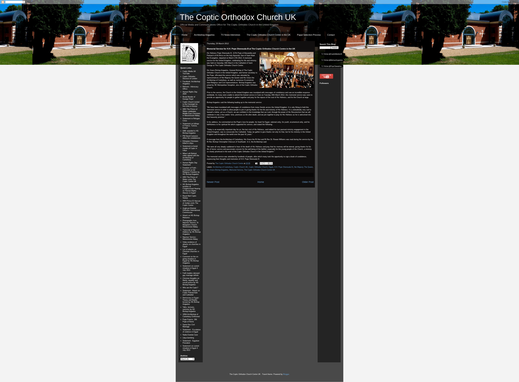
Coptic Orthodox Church (258, 167)
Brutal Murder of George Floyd (189, 98)
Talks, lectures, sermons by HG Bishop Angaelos (189, 309)
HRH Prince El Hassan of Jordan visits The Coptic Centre (191, 203)
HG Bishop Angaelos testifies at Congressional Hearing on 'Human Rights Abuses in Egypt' (191, 188)
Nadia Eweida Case (190, 335)
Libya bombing (188, 338)
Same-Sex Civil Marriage (189, 326)
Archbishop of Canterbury (223, 167)
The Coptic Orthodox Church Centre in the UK (269, 35)
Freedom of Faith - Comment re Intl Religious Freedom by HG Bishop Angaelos (191, 171)
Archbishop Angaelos (204, 35)
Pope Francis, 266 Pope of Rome (190, 320)
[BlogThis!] (263, 163)
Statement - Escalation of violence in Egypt (192, 331)
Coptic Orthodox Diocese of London (190, 77)
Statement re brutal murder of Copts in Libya (190, 148)
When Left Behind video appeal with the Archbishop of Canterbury (191, 156)
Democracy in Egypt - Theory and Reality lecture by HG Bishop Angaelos (191, 301)
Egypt (271, 167)
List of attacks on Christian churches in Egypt (191, 251)
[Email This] (261, 163)
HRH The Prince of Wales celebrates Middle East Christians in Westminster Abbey (191, 112)
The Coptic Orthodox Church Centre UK (259, 170)
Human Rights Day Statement (190, 164)
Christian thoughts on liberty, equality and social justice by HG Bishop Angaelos (191, 281)
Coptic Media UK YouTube (189, 72)
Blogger (286, 374)
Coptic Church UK (241, 167)
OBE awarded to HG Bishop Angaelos (191, 132)
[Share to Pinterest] (271, 163)
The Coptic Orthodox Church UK (238, 17)
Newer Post (213, 182)
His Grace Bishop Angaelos (217, 170)
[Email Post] (256, 163)
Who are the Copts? (190, 288)
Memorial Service (236, 170)
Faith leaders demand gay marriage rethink (191, 274)
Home (184, 35)
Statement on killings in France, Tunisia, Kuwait (191, 126)
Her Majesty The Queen (303, 167)
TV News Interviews (230, 35)
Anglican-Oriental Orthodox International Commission (191, 210)
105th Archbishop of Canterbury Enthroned (191, 315)
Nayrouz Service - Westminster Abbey (190, 238)
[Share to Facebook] (268, 163)
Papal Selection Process (309, 35)
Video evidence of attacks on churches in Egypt (191, 244)
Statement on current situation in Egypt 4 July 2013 (191, 268)
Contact (331, 35)
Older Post (308, 182)
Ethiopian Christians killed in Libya (190, 142)
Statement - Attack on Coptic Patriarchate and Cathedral (191, 293)
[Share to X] (266, 163)
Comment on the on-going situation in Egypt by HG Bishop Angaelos (191, 260)
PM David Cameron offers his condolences (191, 137)
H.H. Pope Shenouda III (283, 167)
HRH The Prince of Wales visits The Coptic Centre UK (190, 179)
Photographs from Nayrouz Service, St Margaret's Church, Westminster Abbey (190, 224)
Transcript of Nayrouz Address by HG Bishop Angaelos (192, 232)
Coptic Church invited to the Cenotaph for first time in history (191, 104)
